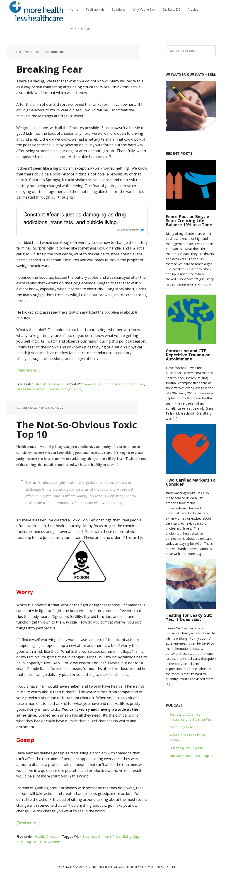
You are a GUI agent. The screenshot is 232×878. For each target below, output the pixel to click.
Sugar (137, 836)
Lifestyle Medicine (47, 384)
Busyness (89, 836)
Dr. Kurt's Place (109, 836)
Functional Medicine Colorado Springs (44, 389)
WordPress (156, 867)
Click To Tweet (128, 230)
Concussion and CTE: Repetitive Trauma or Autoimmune (188, 355)
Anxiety (90, 384)
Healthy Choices (46, 836)
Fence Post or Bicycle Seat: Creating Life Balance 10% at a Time (189, 220)
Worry (77, 389)
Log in (170, 867)
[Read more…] (28, 370)
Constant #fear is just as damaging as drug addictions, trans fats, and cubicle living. (74, 218)
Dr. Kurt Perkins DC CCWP (116, 384)
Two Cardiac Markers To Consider (191, 482)
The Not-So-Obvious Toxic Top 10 (76, 429)
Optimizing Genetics (184, 727)
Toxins (44, 842)
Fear (141, 384)
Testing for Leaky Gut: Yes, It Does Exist (189, 617)
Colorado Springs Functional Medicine (36, 11)
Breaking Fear (49, 68)
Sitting (126, 836)
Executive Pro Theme (99, 867)
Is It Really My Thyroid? (186, 748)
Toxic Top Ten (27, 842)
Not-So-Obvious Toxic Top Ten (192, 755)
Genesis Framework (132, 867)
